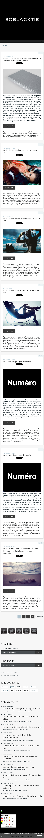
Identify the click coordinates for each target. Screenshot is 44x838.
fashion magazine (33, 272)
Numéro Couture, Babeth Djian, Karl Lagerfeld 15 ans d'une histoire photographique (22, 59)
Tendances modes (12, 133)
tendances (6, 203)
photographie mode (33, 438)
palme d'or (26, 275)
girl (11, 197)
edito (30, 197)
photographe (11, 200)
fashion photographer (25, 198)
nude (4, 202)
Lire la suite (10, 126)
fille (9, 197)
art (14, 202)
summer (21, 203)
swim (11, 608)
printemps (33, 606)
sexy (38, 200)
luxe (25, 200)
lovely (20, 606)
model (17, 605)
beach (17, 275)
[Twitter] (11, 631)
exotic (25, 203)
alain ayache (35, 435)
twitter (25, 414)
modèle (9, 269)
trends (11, 203)
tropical (36, 203)
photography (18, 136)
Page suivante (39, 616)
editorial (25, 197)
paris (25, 438)
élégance (33, 200)
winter (10, 348)
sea (29, 606)
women (36, 346)
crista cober (6, 195)
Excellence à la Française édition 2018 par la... (23, 796)
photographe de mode (31, 342)
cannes (35, 275)
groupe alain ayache (25, 435)
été (14, 275)
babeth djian (30, 135)
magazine (14, 135)
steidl (24, 136)
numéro (25, 133)
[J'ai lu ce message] (42, 833)
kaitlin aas (6, 338)
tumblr (8, 441)
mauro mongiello (26, 598)
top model (15, 198)
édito (18, 602)
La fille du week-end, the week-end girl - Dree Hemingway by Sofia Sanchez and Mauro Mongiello (20, 551)
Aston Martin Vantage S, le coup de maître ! (22, 708)
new (30, 440)
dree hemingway (7, 598)
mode (19, 135)
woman (5, 348)
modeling (9, 198)
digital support (36, 440)
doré (31, 275)
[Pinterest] (19, 631)
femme (31, 346)
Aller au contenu (5, 1)
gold (21, 275)
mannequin (15, 606)
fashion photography (9, 440)
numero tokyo (33, 432)
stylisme (38, 202)
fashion (24, 135)
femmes (16, 203)
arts (12, 202)
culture (18, 440)
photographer (19, 200)
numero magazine (23, 432)
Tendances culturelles (11, 430)
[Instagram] (26, 631)
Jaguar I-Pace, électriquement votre (19, 767)
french (9, 437)
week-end (15, 197)
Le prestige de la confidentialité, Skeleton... (22, 727)
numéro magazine (33, 133)
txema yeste (13, 195)
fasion (17, 437)
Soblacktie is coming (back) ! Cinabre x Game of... (23, 776)
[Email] (34, 631)
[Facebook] (4, 631)
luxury (28, 200)
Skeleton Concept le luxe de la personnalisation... (17, 736)
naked (8, 202)
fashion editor (35, 437)
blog (4, 441)
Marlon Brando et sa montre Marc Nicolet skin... (21, 717)
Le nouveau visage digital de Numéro (17, 362)
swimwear (6, 205)
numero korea (14, 434)
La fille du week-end (29, 194)
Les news (26, 132)
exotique (30, 203)
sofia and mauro (31, 600)
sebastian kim (13, 338)
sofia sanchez (17, 598)
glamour (29, 343)
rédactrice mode (19, 438)
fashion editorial (30, 602)
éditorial (10, 602)
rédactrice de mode (8, 438)
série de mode (31, 202)
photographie (10, 136)
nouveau (25, 440)
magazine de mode (21, 202)
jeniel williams (7, 266)
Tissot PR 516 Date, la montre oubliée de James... (21, 746)
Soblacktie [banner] (22, 20)
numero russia (15, 435)
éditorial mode (22, 600)
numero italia (33, 434)
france (5, 437)
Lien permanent (9, 132)
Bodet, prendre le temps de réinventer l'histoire (20, 757)
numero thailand (23, 434)
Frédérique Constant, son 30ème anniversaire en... (21, 786)
